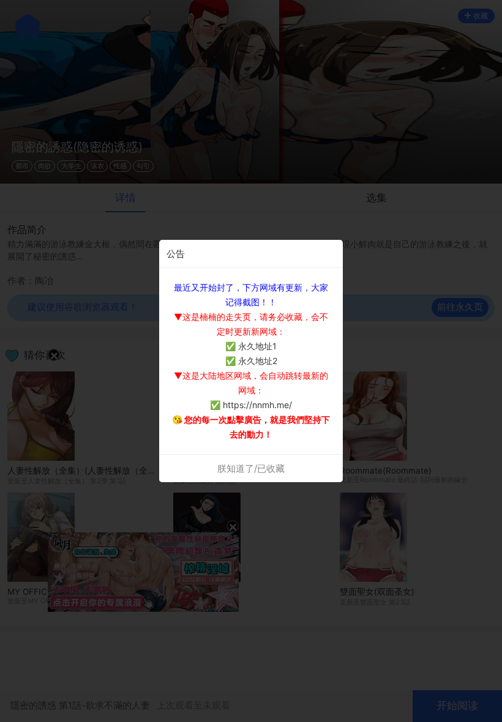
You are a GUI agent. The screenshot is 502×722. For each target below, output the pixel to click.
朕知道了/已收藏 (251, 468)
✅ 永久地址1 (251, 346)
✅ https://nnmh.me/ (251, 405)
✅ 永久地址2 (251, 360)
